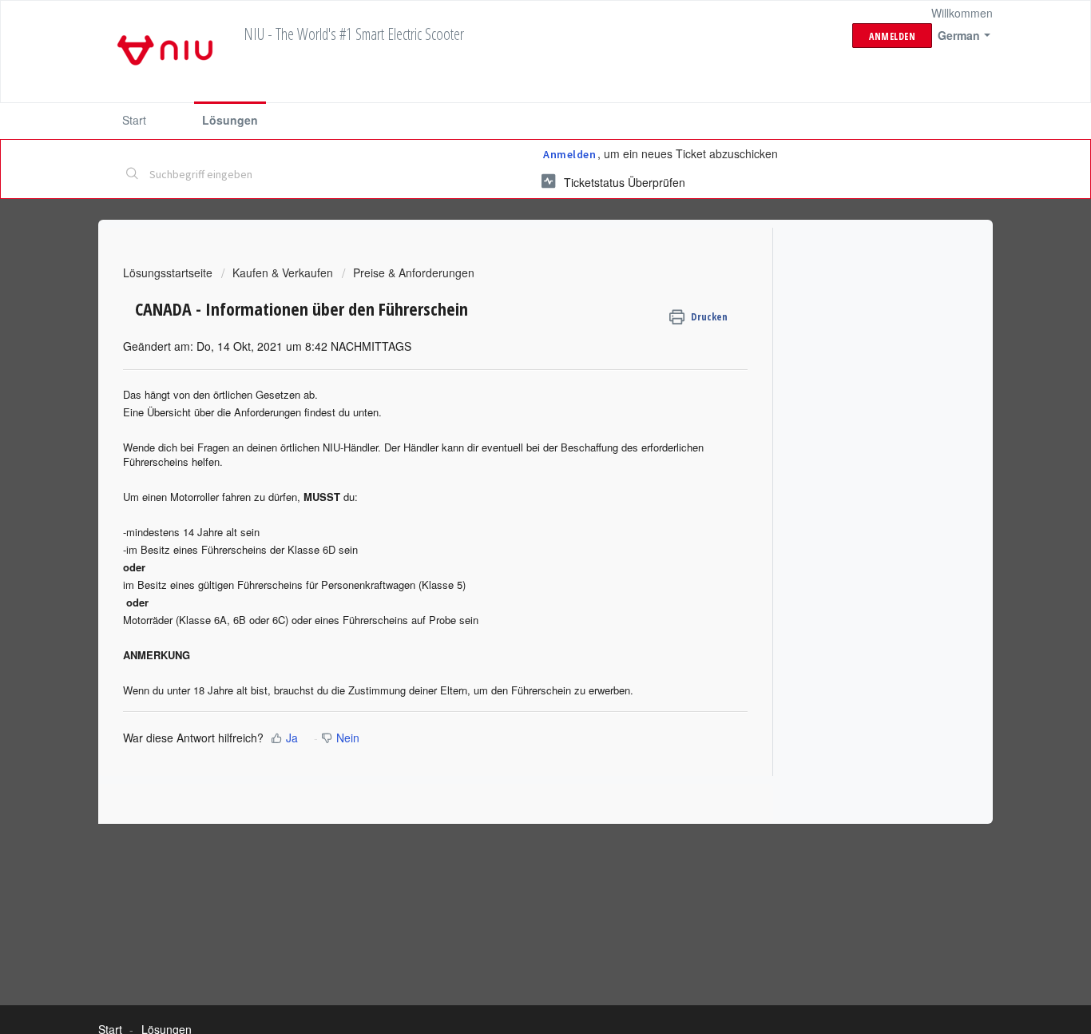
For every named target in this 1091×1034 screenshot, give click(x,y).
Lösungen (230, 120)
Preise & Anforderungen (413, 272)
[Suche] (132, 175)
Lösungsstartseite (169, 272)
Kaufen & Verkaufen (282, 272)
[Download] (516, 310)
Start (134, 120)
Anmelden (569, 154)
